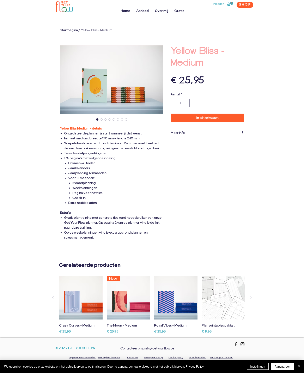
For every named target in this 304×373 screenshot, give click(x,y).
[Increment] (186, 103)
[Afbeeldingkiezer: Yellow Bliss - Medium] (97, 119)
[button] (230, 4)
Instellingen (257, 366)
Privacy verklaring (153, 357)
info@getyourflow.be (159, 348)
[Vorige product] (53, 297)
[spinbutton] (180, 103)
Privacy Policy (195, 366)
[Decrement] (174, 103)
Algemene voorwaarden (82, 357)
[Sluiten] (299, 366)
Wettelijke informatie (109, 357)
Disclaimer (132, 357)
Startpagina (69, 30)
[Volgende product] (250, 297)
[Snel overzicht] (81, 298)
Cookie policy (176, 357)
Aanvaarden (283, 366)
